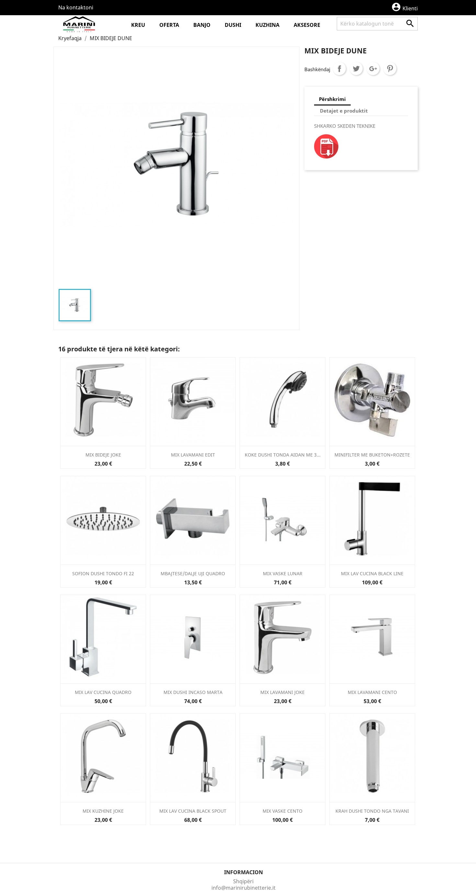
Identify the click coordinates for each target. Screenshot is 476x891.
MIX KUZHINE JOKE (103, 811)
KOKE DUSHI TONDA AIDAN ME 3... (283, 455)
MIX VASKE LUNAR (282, 573)
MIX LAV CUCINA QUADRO (103, 692)
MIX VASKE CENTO (282, 811)
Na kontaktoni (75, 7)
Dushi (233, 24)
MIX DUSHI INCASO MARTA (193, 692)
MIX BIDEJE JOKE (103, 455)
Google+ (373, 68)
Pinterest (389, 68)
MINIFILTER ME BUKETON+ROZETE (372, 455)
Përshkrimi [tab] (332, 99)
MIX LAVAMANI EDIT (193, 455)
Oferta (169, 24)
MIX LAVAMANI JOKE (282, 692)
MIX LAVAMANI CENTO (372, 692)
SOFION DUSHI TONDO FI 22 (103, 573)
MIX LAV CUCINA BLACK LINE (372, 573)
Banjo (201, 24)
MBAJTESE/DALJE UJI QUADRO (193, 573)
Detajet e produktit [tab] (344, 110)
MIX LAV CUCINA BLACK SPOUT (192, 811)
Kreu (138, 24)
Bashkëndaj (339, 68)
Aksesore (307, 24)
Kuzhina (267, 24)
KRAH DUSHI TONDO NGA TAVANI (372, 811)
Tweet (356, 68)
